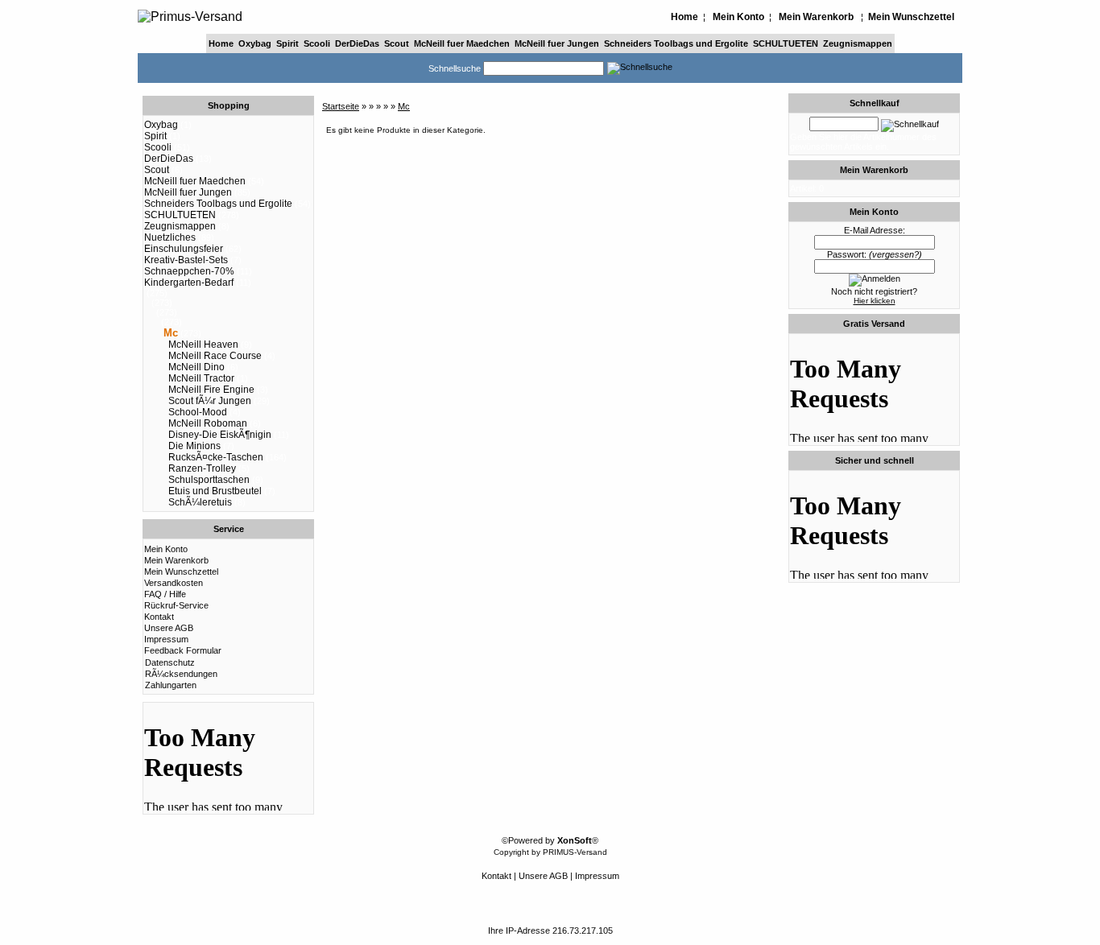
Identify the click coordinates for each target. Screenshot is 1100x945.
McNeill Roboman (207, 423)
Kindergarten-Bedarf (189, 282)
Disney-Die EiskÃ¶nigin (219, 434)
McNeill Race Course (215, 355)
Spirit (287, 43)
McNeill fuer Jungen (557, 43)
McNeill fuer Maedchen (462, 43)
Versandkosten (173, 583)
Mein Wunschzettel (911, 17)
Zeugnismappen (857, 43)
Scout (396, 43)
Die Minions (194, 446)
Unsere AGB (168, 628)
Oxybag (254, 43)
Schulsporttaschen (209, 479)
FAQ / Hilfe (165, 594)
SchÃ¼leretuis (200, 502)
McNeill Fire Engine (211, 389)
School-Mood (197, 412)
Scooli (317, 43)
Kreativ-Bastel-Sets (186, 260)
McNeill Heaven (203, 344)
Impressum (166, 639)
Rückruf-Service (176, 605)
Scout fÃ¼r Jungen (209, 400)
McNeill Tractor (201, 378)
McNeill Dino (196, 367)
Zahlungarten (170, 685)
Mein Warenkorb (816, 17)
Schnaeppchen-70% (189, 271)
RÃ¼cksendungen (181, 674)
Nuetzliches (170, 237)
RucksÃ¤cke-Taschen (215, 457)
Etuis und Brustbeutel (215, 491)
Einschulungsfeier (183, 248)
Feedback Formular (182, 650)
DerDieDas (357, 43)
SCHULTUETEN (785, 43)
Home (684, 17)
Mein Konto (738, 17)
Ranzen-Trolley (202, 468)
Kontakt (159, 616)
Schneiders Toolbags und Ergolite (676, 43)
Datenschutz (170, 662)
